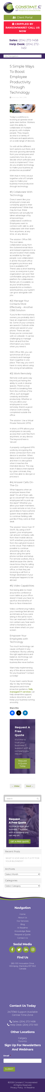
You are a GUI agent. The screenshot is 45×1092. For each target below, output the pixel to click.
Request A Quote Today (22, 763)
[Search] (37, 799)
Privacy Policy (16, 1087)
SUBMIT (9, 1069)
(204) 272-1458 (28, 40)
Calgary (22, 1038)
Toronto (22, 1041)
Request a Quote (22, 934)
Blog (22, 924)
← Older (16, 786)
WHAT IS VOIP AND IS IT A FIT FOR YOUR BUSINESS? (22, 859)
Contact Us (22, 938)
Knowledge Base (22, 931)
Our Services (22, 921)
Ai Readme (22, 928)
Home (23, 914)
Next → (29, 786)
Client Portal (24, 17)
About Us (22, 917)
